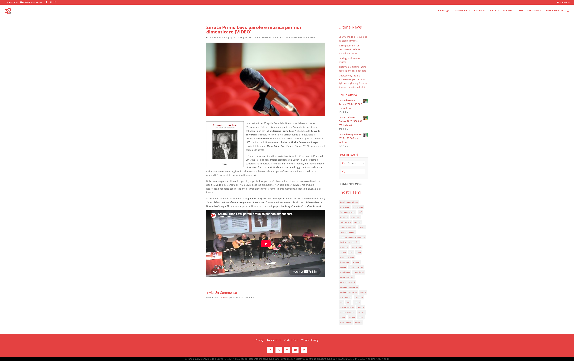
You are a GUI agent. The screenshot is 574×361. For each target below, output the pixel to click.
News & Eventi (553, 11)
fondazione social (347, 257)
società (352, 317)
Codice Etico (291, 340)
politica (357, 302)
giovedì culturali (356, 267)
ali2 (360, 212)
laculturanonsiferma (348, 292)
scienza (361, 312)
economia (344, 247)
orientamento (345, 297)
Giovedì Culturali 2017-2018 (276, 37)
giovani (343, 267)
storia (361, 317)
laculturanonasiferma (349, 287)
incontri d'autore (347, 277)
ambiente (344, 217)
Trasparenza (274, 340)
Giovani (492, 11)
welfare (358, 322)
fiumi (359, 252)
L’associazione (460, 11)
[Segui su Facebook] (270, 350)
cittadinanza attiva (347, 227)
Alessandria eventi (347, 212)
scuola (342, 317)
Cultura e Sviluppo (218, 37)
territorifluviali (346, 322)
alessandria (358, 207)
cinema (357, 222)
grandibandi (345, 272)
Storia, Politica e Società (303, 37)
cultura (362, 227)
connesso (223, 297)
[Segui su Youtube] (295, 350)
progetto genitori (347, 307)
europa (343, 252)
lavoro (363, 292)
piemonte (359, 297)
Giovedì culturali (253, 37)
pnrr (348, 302)
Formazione (533, 11)
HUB (521, 11)
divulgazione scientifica (349, 242)
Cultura (478, 11)
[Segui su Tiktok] (304, 350)
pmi (341, 302)
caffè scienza (345, 222)
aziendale (355, 217)
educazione (356, 247)
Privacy (259, 340)
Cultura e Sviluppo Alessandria (352, 237)
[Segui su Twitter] (278, 350)
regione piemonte (347, 312)
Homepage (443, 11)
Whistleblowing (310, 340)
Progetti (507, 11)
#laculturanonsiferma (349, 202)
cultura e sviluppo (347, 232)
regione (361, 307)
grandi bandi (359, 272)
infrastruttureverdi (347, 282)
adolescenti (344, 207)
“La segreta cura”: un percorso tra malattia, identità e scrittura (350, 49)
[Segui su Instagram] (287, 350)
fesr (351, 252)
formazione (344, 262)
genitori (356, 262)
